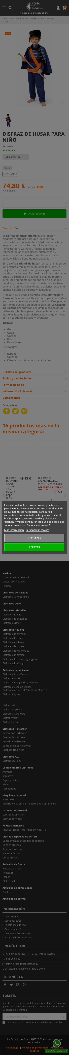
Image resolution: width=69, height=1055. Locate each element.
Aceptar (34, 547)
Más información (14, 529)
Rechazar (34, 538)
